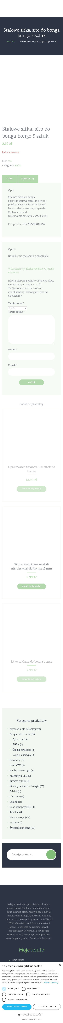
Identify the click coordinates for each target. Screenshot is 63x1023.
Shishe (13, 802)
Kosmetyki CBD (18, 776)
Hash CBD (15, 766)
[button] (31, 1015)
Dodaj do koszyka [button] (31, 586)
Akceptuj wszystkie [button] (17, 1006)
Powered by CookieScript (31, 1020)
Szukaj (51, 854)
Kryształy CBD (18, 781)
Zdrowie (14, 823)
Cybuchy (18, 740)
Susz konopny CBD (20, 807)
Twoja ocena (16, 303)
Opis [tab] (9, 179)
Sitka (18, 166)
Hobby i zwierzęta (20, 771)
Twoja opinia (16, 312)
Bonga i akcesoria (20, 734)
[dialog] (31, 992)
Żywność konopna (20, 828)
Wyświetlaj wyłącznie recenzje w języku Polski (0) (31, 271)
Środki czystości (22, 750)
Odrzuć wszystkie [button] (47, 1006)
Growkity (15, 760)
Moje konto (18, 960)
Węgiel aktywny (22, 755)
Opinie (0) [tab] (27, 179)
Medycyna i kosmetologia (24, 786)
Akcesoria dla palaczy (22, 729)
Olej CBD (15, 797)
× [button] (60, 965)
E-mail (12, 365)
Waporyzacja (17, 818)
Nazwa (12, 350)
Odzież (13, 792)
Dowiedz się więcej (31, 489)
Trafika (14, 812)
